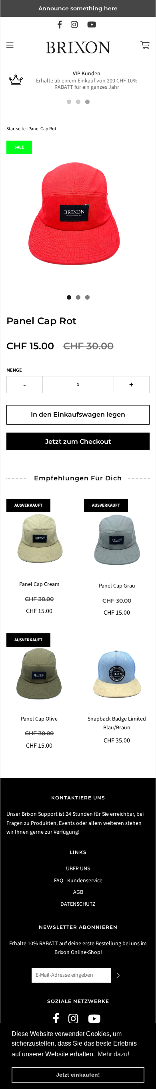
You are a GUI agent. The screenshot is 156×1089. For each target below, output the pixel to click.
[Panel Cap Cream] (39, 539)
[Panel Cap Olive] (39, 674)
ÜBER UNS (78, 869)
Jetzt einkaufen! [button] (78, 1074)
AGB (78, 892)
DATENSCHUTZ (78, 904)
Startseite (16, 128)
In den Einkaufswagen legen (78, 414)
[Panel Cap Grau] (117, 540)
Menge (14, 370)
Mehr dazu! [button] (113, 1054)
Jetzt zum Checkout (78, 441)
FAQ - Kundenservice (78, 881)
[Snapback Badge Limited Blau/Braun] (117, 674)
